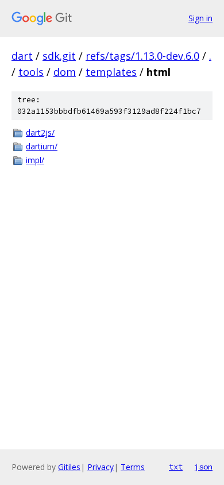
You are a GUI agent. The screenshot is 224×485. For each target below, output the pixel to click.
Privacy (100, 466)
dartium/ (41, 146)
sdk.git (59, 56)
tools (31, 72)
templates (111, 72)
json (203, 466)
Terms (133, 466)
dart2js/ (40, 132)
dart (22, 56)
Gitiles (69, 466)
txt (176, 466)
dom (64, 72)
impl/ (35, 160)
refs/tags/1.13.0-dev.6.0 (142, 56)
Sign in (200, 18)
